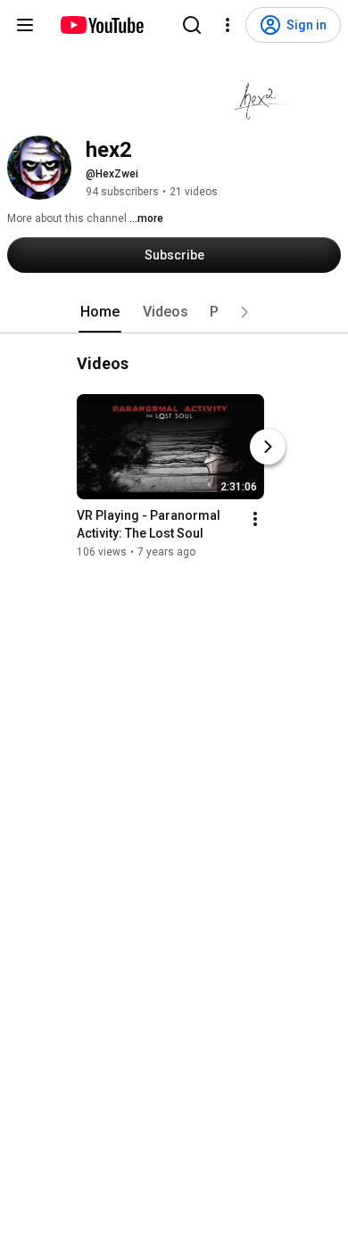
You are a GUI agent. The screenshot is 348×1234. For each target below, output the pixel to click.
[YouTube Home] (101, 25)
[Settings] (227, 25)
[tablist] (174, 312)
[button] (244, 312)
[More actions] (255, 519)
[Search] (192, 25)
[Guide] (25, 25)
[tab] (100, 312)
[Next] (268, 447)
